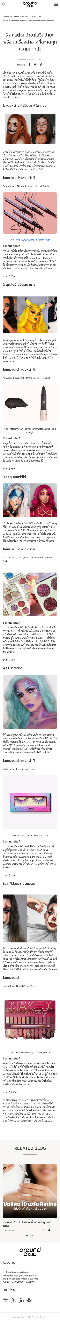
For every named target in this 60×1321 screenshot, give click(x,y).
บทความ (25, 16)
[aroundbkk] (30, 4)
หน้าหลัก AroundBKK (11, 16)
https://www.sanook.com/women (33, 239)
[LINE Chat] (29, 1300)
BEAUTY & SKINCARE (37, 16)
